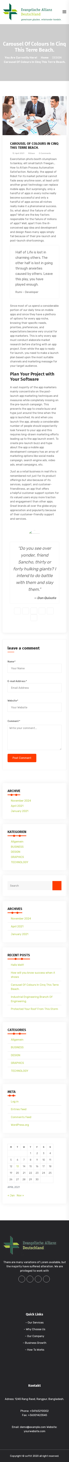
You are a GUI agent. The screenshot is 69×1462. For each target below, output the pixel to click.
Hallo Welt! (17, 964)
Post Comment (22, 758)
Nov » (20, 1195)
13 (17, 1166)
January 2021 (19, 811)
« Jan (11, 1195)
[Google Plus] (30, 1279)
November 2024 (21, 800)
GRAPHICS (17, 857)
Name (11, 661)
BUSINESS (17, 846)
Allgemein (17, 841)
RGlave (31, 153)
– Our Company (34, 1336)
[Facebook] (21, 1279)
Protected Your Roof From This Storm (34, 1009)
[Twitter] (38, 1279)
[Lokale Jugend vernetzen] (32, 11)
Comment (14, 721)
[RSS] (46, 1279)
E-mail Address (17, 681)
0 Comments (44, 153)
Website (13, 700)
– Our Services (34, 1322)
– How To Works (34, 1349)
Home (45, 57)
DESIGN (57, 57)
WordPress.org (20, 1124)
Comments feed (21, 1117)
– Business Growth (34, 1342)
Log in (15, 1101)
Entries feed (18, 1109)
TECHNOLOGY (19, 862)
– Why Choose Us (34, 1329)
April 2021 (17, 805)
